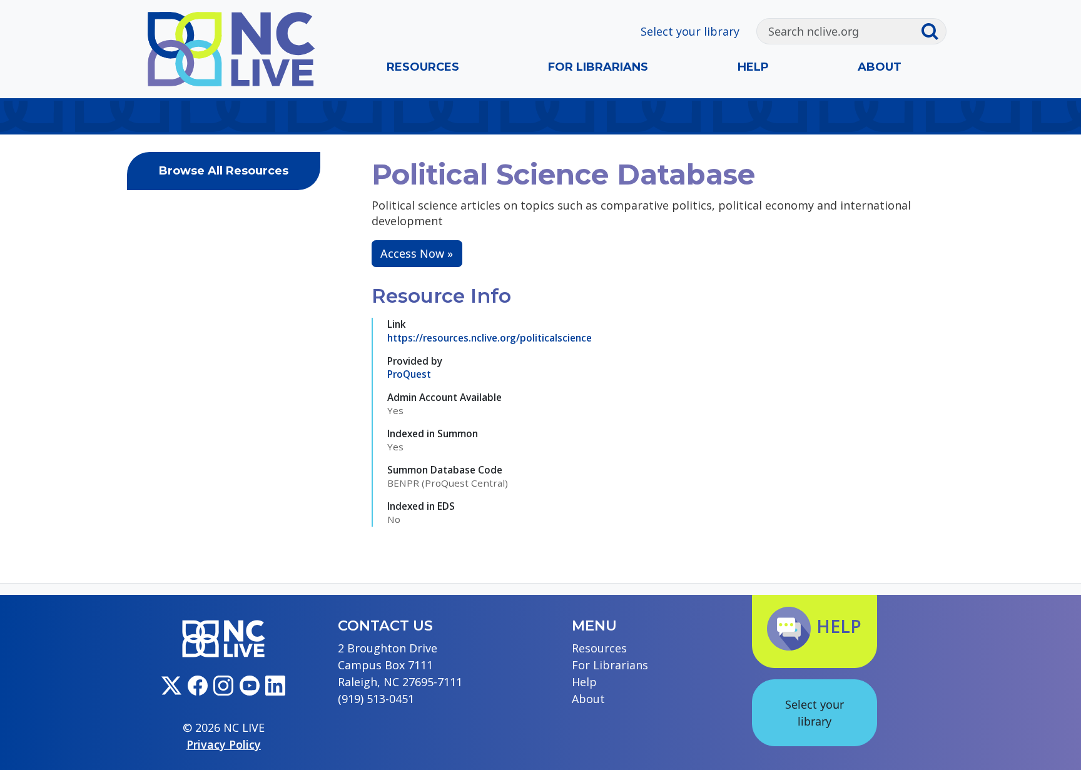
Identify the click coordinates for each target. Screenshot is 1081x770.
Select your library (690, 31)
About (879, 67)
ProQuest (409, 374)
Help (753, 67)
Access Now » (416, 253)
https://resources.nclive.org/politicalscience (489, 338)
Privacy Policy (223, 744)
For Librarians (598, 67)
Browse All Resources (223, 171)
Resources (423, 67)
